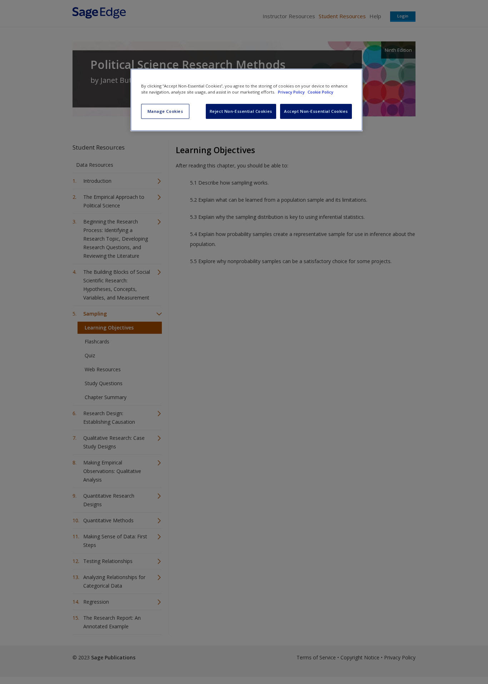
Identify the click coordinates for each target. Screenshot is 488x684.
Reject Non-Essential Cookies (241, 111)
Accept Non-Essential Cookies (316, 111)
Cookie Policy (320, 92)
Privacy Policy (292, 92)
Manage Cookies (165, 111)
